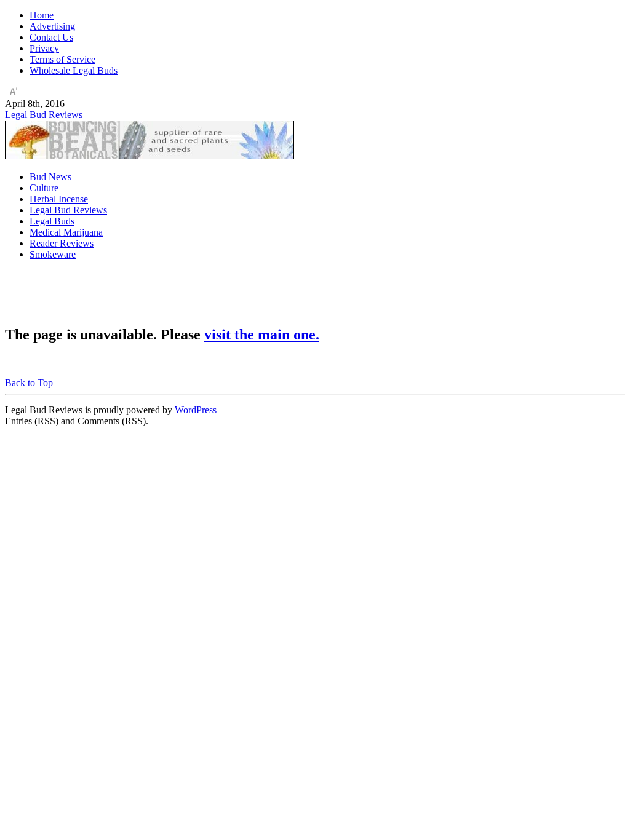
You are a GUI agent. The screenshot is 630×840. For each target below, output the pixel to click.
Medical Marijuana (66, 232)
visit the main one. (261, 335)
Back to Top (29, 383)
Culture (44, 188)
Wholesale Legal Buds (74, 70)
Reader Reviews (62, 243)
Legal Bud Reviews (43, 114)
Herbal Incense (59, 199)
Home (42, 15)
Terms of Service (62, 59)
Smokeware (53, 254)
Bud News (50, 177)
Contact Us (51, 37)
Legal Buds (52, 221)
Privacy (44, 48)
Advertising (52, 26)
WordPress (196, 410)
